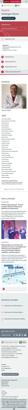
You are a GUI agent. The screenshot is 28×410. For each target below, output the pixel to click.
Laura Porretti (5, 161)
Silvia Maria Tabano (7, 169)
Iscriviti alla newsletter (10, 374)
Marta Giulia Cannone (7, 131)
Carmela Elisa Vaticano (8, 173)
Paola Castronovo (6, 133)
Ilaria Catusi (5, 137)
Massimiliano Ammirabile (9, 121)
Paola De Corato (6, 143)
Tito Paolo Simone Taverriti (9, 171)
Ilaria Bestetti (5, 125)
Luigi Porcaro (5, 159)
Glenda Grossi (5, 153)
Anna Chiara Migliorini (8, 157)
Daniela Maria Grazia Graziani (10, 151)
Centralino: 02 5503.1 (9, 331)
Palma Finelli (5, 145)
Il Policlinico (15, 1)
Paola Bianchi (5, 127)
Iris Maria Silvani (6, 165)
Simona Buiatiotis (6, 129)
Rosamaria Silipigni (7, 163)
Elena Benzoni (5, 123)
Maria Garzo (5, 147)
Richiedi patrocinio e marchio (9, 398)
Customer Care (5, 366)
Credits (3, 394)
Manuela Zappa (6, 177)
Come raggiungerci (6, 368)
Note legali (4, 393)
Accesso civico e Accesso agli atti (9, 396)
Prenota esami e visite (8, 18)
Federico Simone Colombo (8, 139)
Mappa (3, 370)
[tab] (14, 39)
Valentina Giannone (7, 149)
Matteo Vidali (5, 175)
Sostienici (6, 1)
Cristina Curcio (6, 141)
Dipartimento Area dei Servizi (9, 28)
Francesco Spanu (6, 167)
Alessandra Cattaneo (7, 135)
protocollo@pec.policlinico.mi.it (9, 357)
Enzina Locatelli (6, 155)
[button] (14, 39)
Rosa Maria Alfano (6, 119)
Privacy (3, 391)
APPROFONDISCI (21, 407)
